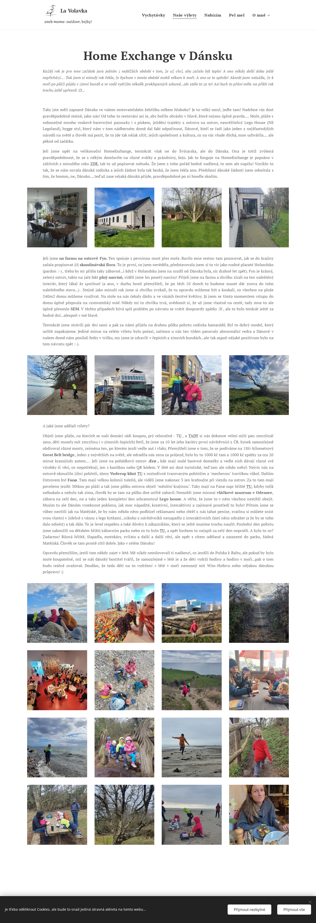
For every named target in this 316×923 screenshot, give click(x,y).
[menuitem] (155, 15)
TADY (193, 435)
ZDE (94, 163)
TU (139, 473)
